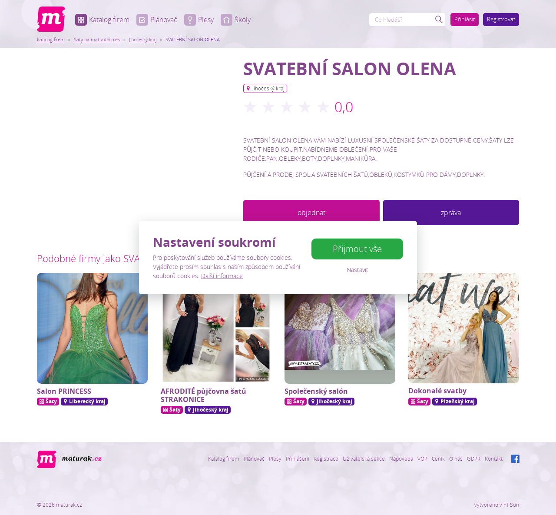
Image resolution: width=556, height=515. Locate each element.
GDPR (473, 458)
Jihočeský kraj (142, 39)
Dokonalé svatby (437, 390)
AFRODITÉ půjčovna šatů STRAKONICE (203, 395)
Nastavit (357, 270)
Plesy (206, 19)
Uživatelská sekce (364, 458)
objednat (311, 212)
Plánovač (163, 19)
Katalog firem (109, 19)
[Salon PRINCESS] (92, 328)
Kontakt (494, 458)
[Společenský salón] (340, 328)
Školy (243, 19)
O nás (456, 458)
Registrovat (501, 19)
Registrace (326, 458)
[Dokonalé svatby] (463, 328)
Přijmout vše (357, 249)
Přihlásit (464, 19)
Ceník (438, 458)
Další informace (222, 276)
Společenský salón (316, 391)
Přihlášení (297, 458)
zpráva (451, 212)
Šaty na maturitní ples (97, 39)
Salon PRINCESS (64, 391)
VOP (422, 458)
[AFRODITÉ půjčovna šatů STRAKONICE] (216, 328)
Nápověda (401, 458)
